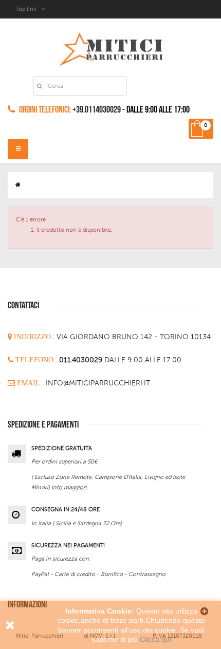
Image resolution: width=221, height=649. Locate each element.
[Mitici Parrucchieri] (110, 47)
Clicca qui (155, 639)
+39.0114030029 (96, 109)
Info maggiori (69, 487)
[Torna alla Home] (18, 184)
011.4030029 (81, 360)
